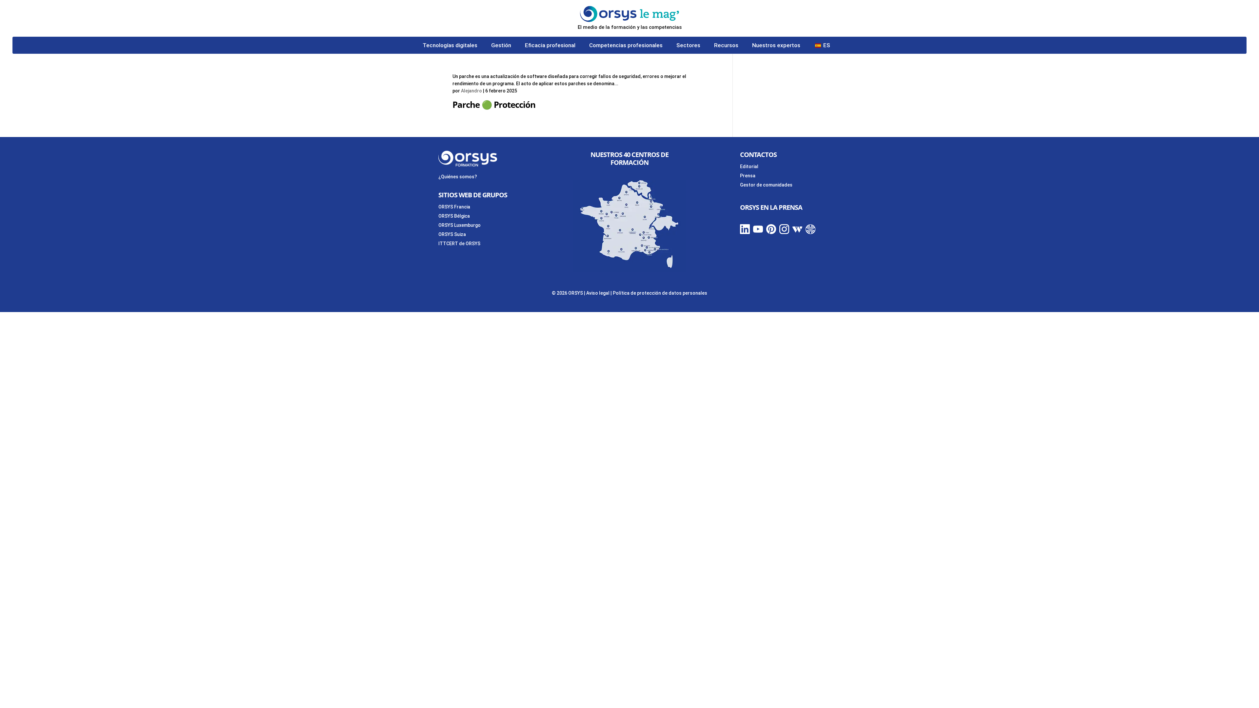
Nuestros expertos (776, 46)
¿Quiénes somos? (457, 176)
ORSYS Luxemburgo (459, 225)
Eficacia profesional (550, 46)
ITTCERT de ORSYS (459, 243)
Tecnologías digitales (450, 46)
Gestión (501, 46)
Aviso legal (598, 293)
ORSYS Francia (454, 206)
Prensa (747, 175)
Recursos (726, 46)
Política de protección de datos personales (660, 293)
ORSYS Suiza (452, 234)
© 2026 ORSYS (568, 293)
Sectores (688, 46)
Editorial (749, 166)
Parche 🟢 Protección (493, 104)
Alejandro (471, 90)
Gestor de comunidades (766, 184)
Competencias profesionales (626, 46)
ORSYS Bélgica (454, 216)
